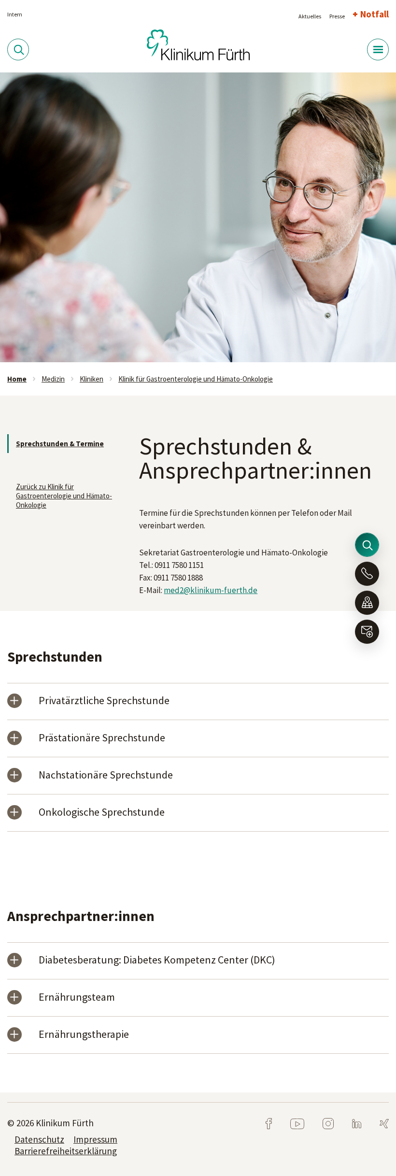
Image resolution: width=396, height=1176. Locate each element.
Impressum (95, 1139)
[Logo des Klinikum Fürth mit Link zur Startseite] (198, 44)
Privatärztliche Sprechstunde (104, 701)
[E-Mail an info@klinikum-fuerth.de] (367, 632)
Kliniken (91, 378)
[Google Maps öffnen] (367, 603)
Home (17, 378)
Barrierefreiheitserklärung (65, 1151)
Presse (337, 16)
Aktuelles (309, 16)
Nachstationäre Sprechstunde (106, 775)
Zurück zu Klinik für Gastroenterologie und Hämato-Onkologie (64, 496)
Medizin (53, 378)
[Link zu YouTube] (289, 1123)
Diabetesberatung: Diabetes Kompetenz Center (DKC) (157, 960)
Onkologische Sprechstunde (102, 813)
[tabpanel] (198, 217)
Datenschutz (39, 1139)
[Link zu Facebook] (269, 1123)
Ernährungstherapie (84, 1035)
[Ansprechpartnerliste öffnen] (367, 574)
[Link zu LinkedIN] (349, 1123)
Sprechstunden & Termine (60, 443)
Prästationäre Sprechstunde (102, 738)
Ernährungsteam (77, 998)
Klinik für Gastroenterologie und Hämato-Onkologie (195, 378)
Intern (14, 14)
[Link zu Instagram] (320, 1123)
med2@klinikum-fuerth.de (210, 590)
